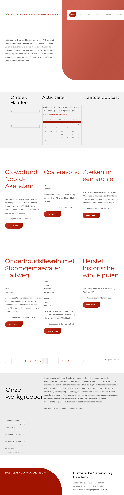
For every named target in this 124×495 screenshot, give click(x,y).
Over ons (107, 14)
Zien (88, 14)
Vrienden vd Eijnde (66, 247)
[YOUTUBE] (20, 476)
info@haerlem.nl (80, 486)
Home (72, 14)
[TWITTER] (14, 476)
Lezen (97, 14)
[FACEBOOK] (8, 476)
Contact (119, 14)
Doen (80, 14)
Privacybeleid (97, 486)
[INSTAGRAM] (26, 476)
